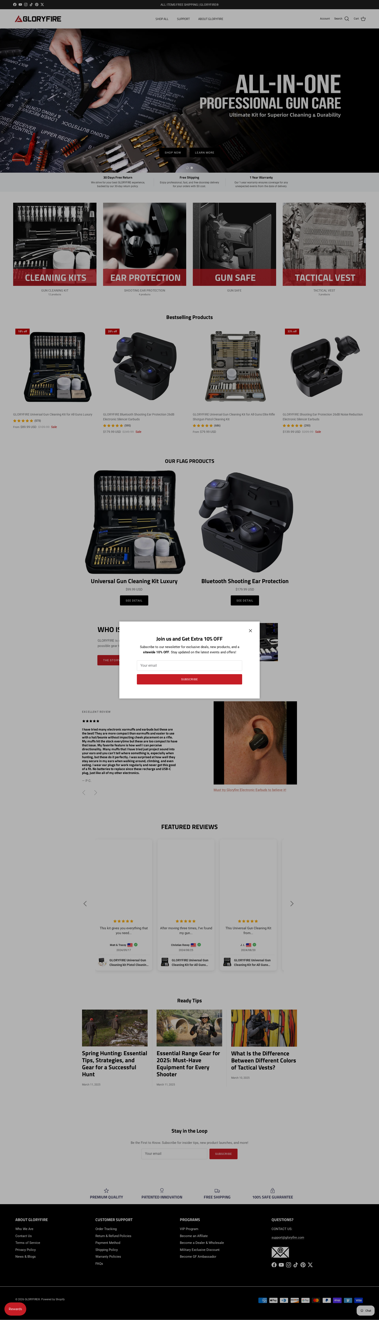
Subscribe (189, 679)
